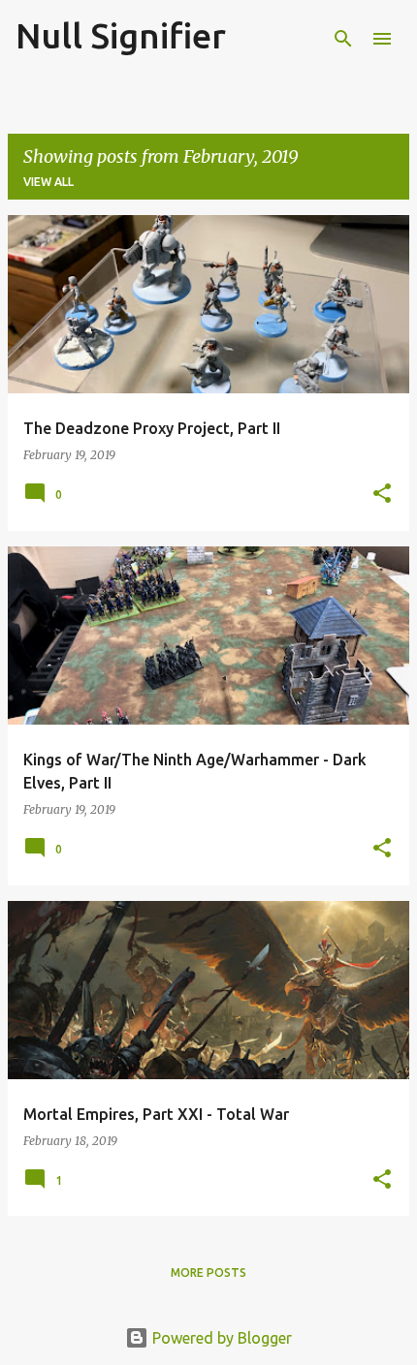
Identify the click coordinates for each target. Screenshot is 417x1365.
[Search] (343, 39)
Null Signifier (121, 35)
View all (48, 181)
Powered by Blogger (220, 1338)
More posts (208, 1272)
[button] (382, 494)
